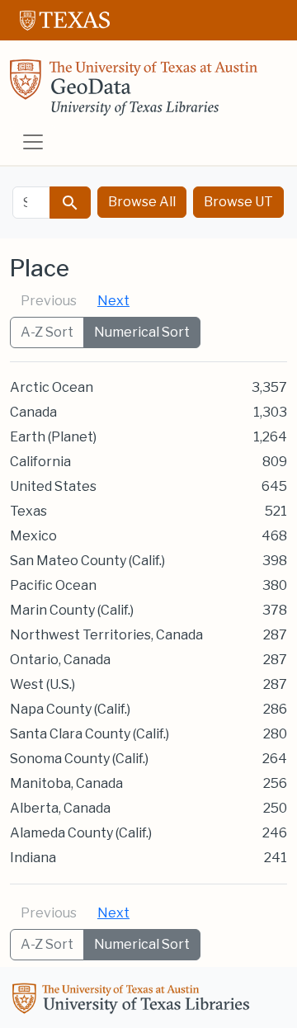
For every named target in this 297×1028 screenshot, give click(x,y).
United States (53, 486)
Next (113, 301)
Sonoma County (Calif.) (79, 758)
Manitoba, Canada (66, 783)
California (40, 461)
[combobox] (31, 202)
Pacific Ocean (53, 585)
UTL (133, 1000)
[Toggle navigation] (33, 141)
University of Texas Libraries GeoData (133, 92)
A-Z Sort (47, 332)
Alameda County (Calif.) (81, 833)
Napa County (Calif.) (70, 709)
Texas (28, 511)
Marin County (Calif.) (72, 610)
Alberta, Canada (60, 808)
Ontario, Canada (60, 659)
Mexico (33, 536)
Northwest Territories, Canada (106, 635)
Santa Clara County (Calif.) (89, 734)
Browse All (142, 202)
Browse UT (238, 202)
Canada (33, 412)
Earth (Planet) (53, 437)
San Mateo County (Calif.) (87, 560)
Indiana (33, 857)
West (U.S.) (42, 684)
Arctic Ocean (51, 387)
